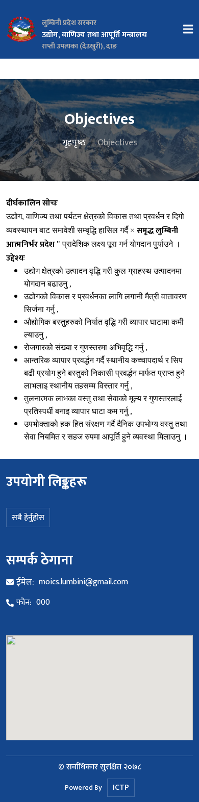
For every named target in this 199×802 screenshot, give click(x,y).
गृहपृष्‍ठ (74, 142)
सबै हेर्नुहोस (28, 518)
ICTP (121, 787)
